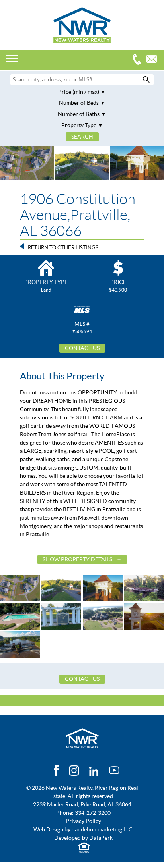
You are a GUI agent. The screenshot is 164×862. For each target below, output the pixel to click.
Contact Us (82, 348)
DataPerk (101, 838)
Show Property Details (77, 559)
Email (153, 60)
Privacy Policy (83, 821)
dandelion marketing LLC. (103, 829)
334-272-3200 (138, 60)
